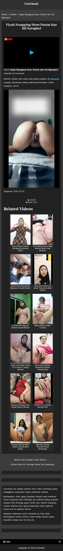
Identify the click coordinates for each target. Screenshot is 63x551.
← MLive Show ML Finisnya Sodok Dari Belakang (31, 464)
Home (4, 14)
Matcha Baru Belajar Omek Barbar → (31, 459)
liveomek (54, 78)
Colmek (12, 14)
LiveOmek (31, 4)
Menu (8, 541)
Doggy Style (32, 202)
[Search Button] (59, 541)
